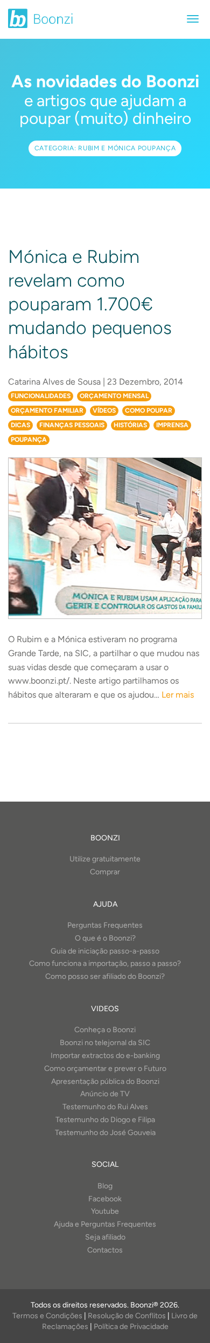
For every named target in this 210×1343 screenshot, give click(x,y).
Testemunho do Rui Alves (105, 1106)
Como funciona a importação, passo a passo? (105, 963)
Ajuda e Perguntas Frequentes (105, 1224)
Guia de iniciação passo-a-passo (105, 951)
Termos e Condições (47, 1315)
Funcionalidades (41, 396)
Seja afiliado (105, 1237)
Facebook (105, 1198)
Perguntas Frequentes (105, 925)
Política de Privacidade (131, 1326)
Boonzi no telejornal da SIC (105, 1042)
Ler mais (178, 695)
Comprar (105, 871)
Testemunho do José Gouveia (105, 1132)
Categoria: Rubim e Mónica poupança (105, 148)
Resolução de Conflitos (127, 1315)
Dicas (20, 425)
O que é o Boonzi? (105, 938)
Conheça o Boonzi (105, 1029)
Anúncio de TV (105, 1093)
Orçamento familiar (47, 410)
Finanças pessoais (71, 425)
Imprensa (172, 425)
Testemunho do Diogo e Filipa (105, 1119)
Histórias (130, 425)
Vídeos (104, 410)
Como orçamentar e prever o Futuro (105, 1068)
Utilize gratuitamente (105, 859)
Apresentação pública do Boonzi (105, 1081)
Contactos (105, 1250)
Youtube (105, 1211)
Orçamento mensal (114, 396)
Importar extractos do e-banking (105, 1055)
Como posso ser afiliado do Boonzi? (105, 976)
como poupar (148, 410)
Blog (105, 1186)
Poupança (29, 439)
